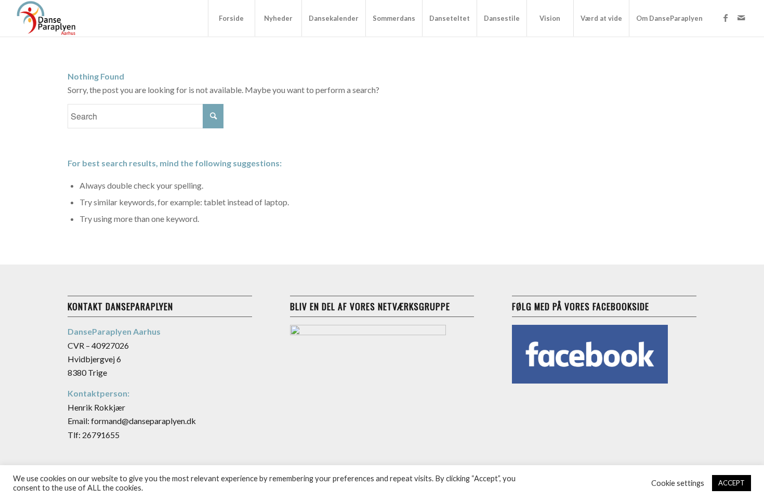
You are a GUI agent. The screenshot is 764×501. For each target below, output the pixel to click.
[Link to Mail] (741, 17)
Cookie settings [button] (677, 483)
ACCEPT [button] (731, 483)
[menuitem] (231, 18)
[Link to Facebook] (725, 17)
